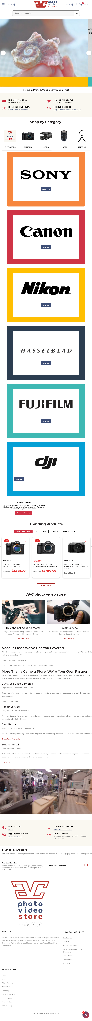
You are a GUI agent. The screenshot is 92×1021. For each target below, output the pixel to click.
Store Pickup (68, 956)
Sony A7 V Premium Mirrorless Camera (12, 565)
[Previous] (3, 53)
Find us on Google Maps (63, 829)
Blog (3, 979)
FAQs (4, 975)
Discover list (22, 638)
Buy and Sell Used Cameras (23, 627)
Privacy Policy (7, 1002)
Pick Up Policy (7, 1006)
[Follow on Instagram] (27, 924)
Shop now (46, 189)
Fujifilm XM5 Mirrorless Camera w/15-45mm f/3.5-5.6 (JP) (76, 566)
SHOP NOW (31, 67)
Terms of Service (8, 994)
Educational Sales (70, 946)
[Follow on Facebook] (22, 924)
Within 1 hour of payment (18, 110)
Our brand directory (23, 513)
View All (45, 585)
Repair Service (69, 627)
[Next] (88, 53)
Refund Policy (7, 998)
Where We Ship (7, 983)
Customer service (15, 836)
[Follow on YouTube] (33, 924)
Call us (11, 829)
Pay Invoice (67, 960)
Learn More (6, 762)
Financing (5, 991)
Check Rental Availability (11, 739)
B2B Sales (66, 942)
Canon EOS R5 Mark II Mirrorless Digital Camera (45, 565)
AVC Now (66, 963)
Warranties (6, 987)
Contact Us (67, 938)
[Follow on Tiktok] (39, 924)
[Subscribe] (85, 865)
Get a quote (67, 638)
